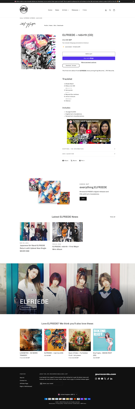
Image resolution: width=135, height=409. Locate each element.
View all (112, 217)
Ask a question (68, 153)
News (57, 10)
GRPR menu (83, 403)
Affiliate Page (24, 383)
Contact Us (23, 380)
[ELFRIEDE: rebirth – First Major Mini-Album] (67, 232)
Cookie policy (76, 403)
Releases (75, 10)
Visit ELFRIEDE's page (28, 307)
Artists (65, 10)
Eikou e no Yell (70, 86)
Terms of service (68, 403)
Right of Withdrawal (26, 386)
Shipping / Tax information (73, 148)
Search (22, 377)
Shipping (72, 43)
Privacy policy (59, 403)
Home (50, 10)
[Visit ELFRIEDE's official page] (31, 25)
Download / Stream (71, 65)
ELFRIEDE (26, 18)
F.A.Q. (85, 10)
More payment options (88, 62)
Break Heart (70, 83)
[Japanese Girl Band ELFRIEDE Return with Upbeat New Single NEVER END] (35, 231)
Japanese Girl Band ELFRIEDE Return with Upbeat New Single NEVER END (33, 248)
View (83, 198)
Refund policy (52, 403)
